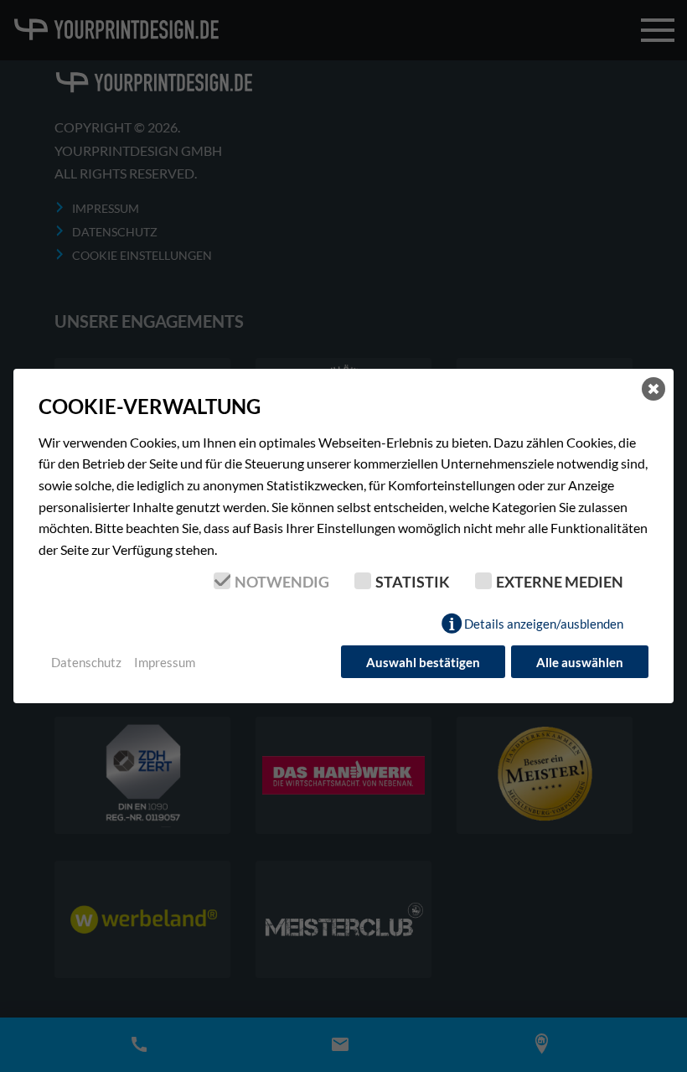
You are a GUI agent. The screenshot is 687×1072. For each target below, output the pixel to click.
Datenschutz (86, 662)
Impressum (164, 662)
